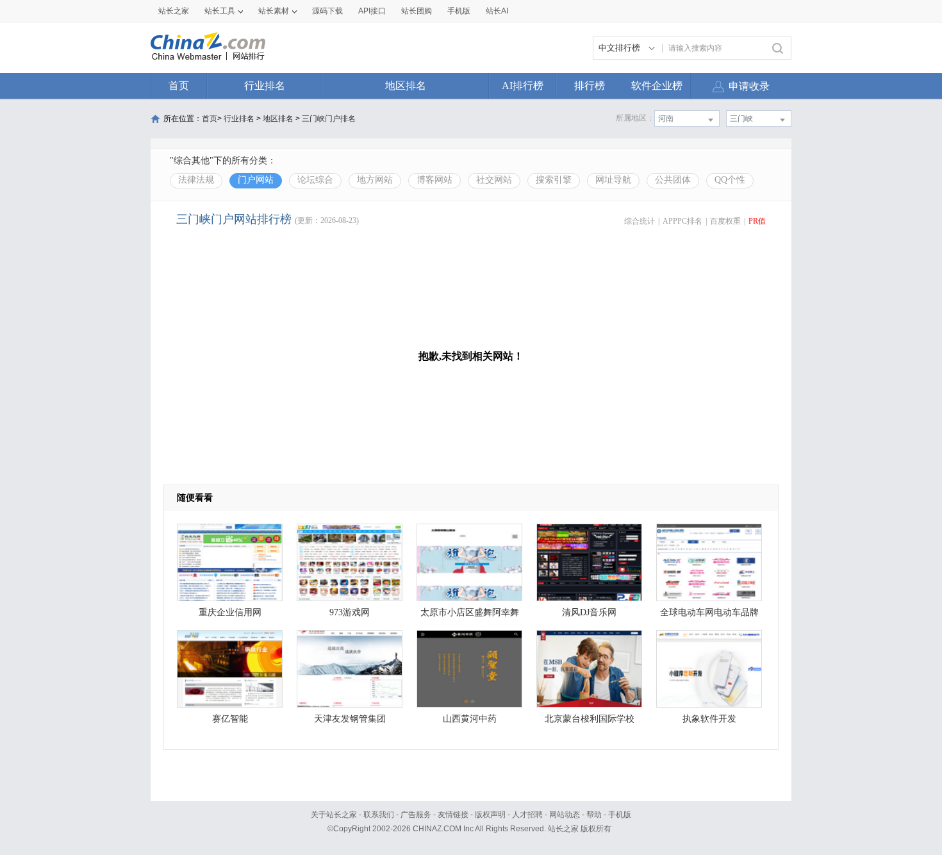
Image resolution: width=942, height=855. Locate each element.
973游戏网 (349, 612)
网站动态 (564, 814)
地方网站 (375, 180)
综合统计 (639, 221)
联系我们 (378, 814)
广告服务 (416, 814)
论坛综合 (315, 180)
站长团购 (416, 10)
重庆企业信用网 (230, 612)
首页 (179, 85)
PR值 (757, 221)
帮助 (594, 814)
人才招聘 (527, 814)
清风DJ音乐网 (589, 612)
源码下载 (327, 10)
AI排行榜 (522, 85)
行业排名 (264, 85)
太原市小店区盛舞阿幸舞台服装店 (469, 616)
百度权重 (725, 221)
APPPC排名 (682, 221)
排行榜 (589, 85)
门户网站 (256, 180)
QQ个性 (730, 180)
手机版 (619, 814)
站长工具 (219, 10)
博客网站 (434, 180)
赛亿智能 (230, 719)
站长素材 (273, 10)
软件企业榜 (656, 85)
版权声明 (490, 814)
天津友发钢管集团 (350, 719)
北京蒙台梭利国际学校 (589, 719)
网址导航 (613, 180)
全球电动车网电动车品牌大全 (709, 616)
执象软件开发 (709, 719)
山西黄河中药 (470, 719)
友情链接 (453, 814)
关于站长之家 (334, 814)
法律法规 (196, 180)
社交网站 (494, 180)
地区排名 (405, 85)
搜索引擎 (554, 180)
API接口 (372, 10)
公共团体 (673, 180)
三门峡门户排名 (329, 118)
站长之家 (173, 10)
